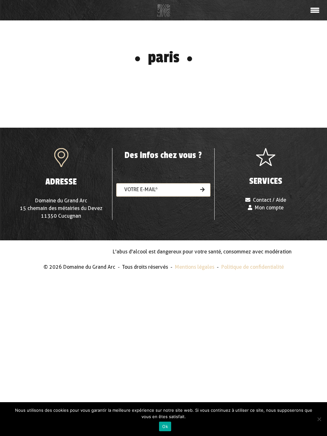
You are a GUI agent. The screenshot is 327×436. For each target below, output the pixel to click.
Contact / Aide (269, 200)
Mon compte (269, 208)
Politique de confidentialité (252, 267)
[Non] (319, 419)
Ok (165, 426)
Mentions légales (194, 267)
